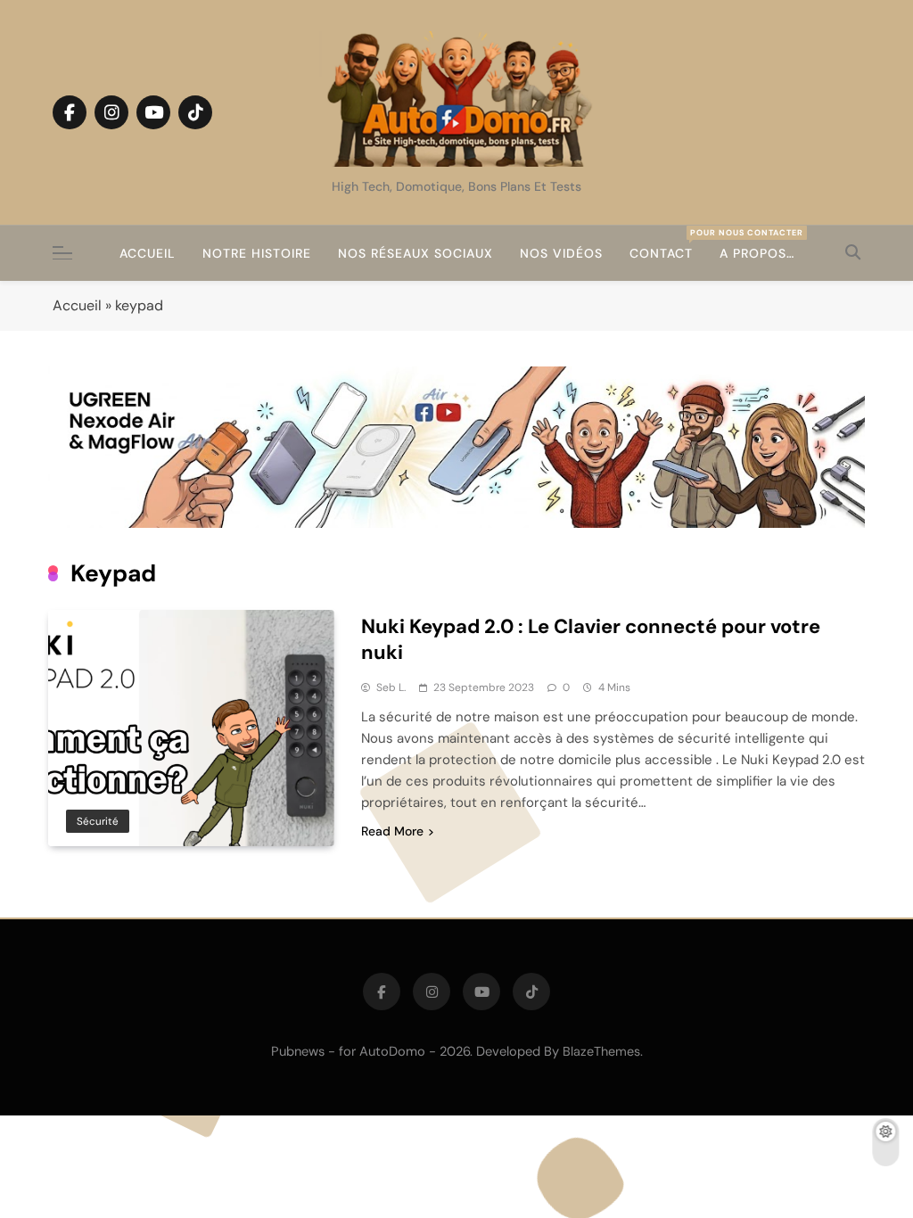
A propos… (757, 253)
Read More (392, 831)
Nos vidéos (561, 253)
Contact (667, 244)
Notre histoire (256, 253)
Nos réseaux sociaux (415, 253)
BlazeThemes (601, 1051)
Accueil (147, 253)
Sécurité (98, 821)
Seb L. (391, 687)
